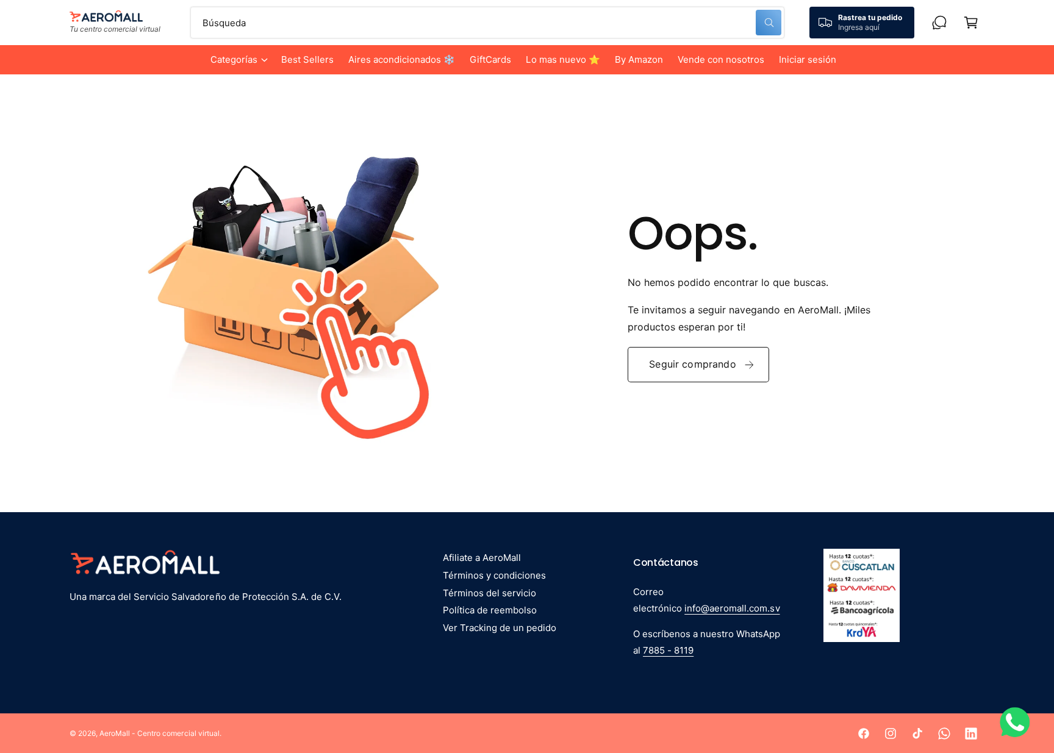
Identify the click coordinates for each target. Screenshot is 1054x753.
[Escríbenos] (939, 22)
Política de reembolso (490, 610)
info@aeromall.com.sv (732, 608)
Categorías (233, 59)
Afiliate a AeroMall (482, 557)
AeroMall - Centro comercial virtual (159, 733)
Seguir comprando (692, 364)
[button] (238, 59)
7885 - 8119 (668, 650)
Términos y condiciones (494, 575)
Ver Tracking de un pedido (499, 627)
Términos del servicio (489, 593)
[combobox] (487, 22)
